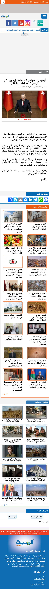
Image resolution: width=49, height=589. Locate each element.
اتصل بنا (42, 577)
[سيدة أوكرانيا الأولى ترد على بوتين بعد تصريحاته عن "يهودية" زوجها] (12, 451)
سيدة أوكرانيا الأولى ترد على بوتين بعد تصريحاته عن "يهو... (12, 459)
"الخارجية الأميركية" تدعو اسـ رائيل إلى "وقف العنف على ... (35, 479)
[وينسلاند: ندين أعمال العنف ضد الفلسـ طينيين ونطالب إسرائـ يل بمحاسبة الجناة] (12, 490)
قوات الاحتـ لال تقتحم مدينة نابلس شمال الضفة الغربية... (36, 420)
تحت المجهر (43, 72)
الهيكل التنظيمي (39, 579)
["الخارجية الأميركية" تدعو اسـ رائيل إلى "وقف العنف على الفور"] (36, 471)
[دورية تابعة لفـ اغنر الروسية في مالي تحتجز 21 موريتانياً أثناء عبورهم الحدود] (36, 490)
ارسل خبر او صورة (38, 584)
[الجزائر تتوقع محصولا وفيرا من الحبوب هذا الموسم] (12, 412)
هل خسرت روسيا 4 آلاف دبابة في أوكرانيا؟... (35, 459)
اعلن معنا (41, 582)
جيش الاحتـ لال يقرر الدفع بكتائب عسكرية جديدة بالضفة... (12, 480)
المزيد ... (4, 394)
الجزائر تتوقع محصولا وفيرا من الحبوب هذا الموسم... (12, 420)
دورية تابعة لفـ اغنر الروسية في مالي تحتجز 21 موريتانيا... (35, 498)
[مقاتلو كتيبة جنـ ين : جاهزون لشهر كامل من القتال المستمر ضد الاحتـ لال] (12, 431)
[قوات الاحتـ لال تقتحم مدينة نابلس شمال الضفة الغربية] (36, 412)
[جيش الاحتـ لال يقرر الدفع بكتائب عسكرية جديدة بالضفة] (12, 471)
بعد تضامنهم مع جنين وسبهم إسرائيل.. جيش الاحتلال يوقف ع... (35, 440)
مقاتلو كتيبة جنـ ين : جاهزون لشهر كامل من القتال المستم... (12, 440)
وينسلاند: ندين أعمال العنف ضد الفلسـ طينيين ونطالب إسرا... (12, 498)
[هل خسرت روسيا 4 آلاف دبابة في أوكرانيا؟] (36, 451)
